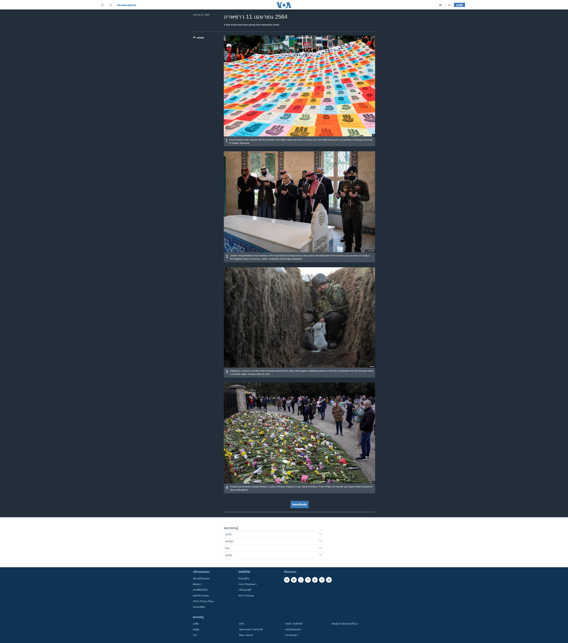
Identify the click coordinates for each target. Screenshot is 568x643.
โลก (195, 635)
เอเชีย (196, 624)
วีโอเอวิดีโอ (243, 578)
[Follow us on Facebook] (287, 580)
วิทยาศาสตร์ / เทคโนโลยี (251, 629)
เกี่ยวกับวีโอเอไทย (201, 578)
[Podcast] (322, 580)
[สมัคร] (329, 580)
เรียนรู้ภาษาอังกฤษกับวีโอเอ (344, 624)
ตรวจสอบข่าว (291, 635)
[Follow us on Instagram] (308, 580)
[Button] (198, 38)
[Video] (440, 5)
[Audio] (449, 5)
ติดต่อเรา (197, 584)
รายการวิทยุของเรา (247, 584)
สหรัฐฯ (196, 629)
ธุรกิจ (241, 624)
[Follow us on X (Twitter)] (301, 580)
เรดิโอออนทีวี (244, 590)
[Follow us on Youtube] (294, 580)
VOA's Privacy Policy (203, 601)
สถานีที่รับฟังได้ (200, 590)
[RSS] (315, 580)
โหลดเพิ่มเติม (299, 504)
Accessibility (199, 607)
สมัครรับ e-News (201, 595)
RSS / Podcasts (246, 595)
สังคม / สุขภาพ (246, 635)
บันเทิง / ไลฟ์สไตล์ (293, 624)
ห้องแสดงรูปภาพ (126, 5)
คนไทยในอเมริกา (293, 629)
